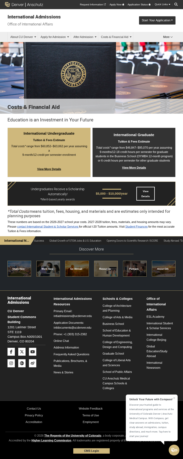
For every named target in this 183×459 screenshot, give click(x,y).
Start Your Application (156, 20)
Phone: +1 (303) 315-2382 (70, 334)
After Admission (83, 37)
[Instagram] (13, 368)
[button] (174, 450)
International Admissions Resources (73, 301)
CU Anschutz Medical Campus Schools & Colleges (116, 383)
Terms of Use (90, 415)
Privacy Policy (34, 415)
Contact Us (34, 408)
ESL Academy (155, 316)
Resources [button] (105, 269)
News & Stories (63, 372)
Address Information (66, 347)
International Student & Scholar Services (160, 326)
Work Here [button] (47, 269)
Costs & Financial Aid (115, 37)
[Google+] (23, 368)
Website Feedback (91, 408)
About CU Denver (22, 37)
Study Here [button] (18, 269)
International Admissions (34, 17)
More (166, 37)
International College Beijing (156, 337)
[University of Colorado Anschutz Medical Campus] (34, 4)
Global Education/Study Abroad (157, 351)
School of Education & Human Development (117, 333)
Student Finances (136, 226)
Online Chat (61, 340)
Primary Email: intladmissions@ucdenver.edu (73, 314)
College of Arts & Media (117, 317)
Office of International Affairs (30, 24)
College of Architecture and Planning (117, 308)
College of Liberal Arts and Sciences (117, 363)
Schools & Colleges (118, 299)
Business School (113, 323)
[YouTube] (34, 357)
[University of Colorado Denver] (15, 4)
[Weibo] (34, 368)
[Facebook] (13, 357)
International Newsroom (154, 365)
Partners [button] (134, 269)
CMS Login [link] (91, 451)
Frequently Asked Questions (71, 354)
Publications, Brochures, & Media (70, 363)
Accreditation (34, 422)
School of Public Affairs (117, 371)
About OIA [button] (163, 269)
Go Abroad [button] (76, 269)
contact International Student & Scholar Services (48, 226)
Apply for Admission (53, 37)
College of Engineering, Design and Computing (118, 345)
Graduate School (113, 353)
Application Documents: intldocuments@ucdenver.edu (72, 325)
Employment (91, 422)
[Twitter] (23, 357)
